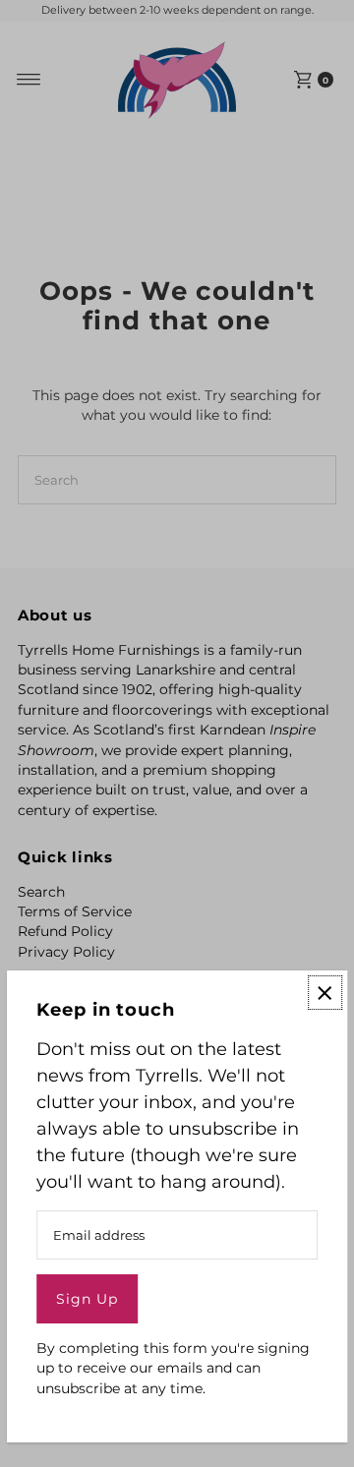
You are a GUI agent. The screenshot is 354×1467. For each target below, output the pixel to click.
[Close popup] (325, 992)
